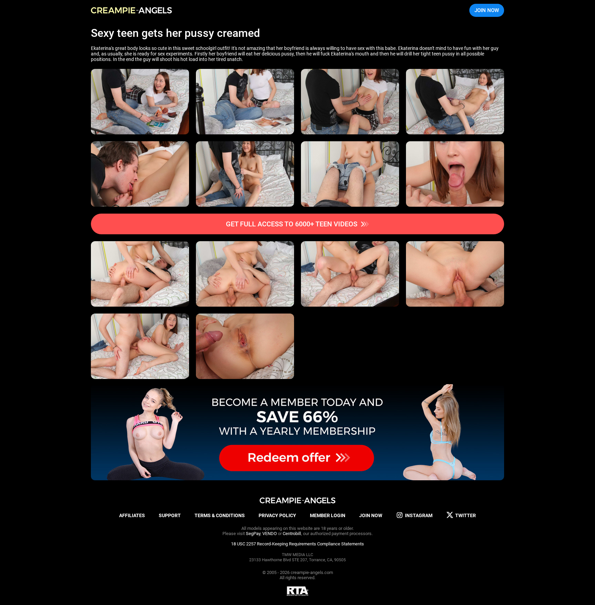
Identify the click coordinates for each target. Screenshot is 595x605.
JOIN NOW (486, 10)
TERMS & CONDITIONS (220, 515)
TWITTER (465, 515)
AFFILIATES (132, 515)
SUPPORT (170, 515)
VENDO (269, 533)
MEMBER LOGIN (327, 515)
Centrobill (292, 533)
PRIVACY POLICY (277, 515)
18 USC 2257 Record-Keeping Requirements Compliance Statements (297, 543)
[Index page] (131, 10)
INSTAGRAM (418, 515)
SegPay (253, 533)
